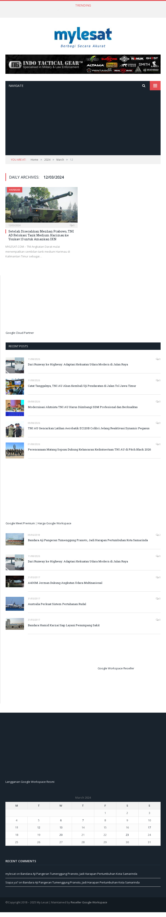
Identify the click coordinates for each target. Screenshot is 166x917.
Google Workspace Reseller (116, 668)
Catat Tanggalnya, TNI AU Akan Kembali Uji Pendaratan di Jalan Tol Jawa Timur (82, 10)
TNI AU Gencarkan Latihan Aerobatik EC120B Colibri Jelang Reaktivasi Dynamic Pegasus (89, 428)
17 (149, 827)
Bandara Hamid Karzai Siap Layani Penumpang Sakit (64, 625)
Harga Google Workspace (54, 523)
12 (38, 827)
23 (127, 835)
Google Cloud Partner (20, 333)
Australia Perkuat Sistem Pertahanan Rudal (57, 604)
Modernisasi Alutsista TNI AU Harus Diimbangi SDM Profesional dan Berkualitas (83, 407)
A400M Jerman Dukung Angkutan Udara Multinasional (65, 583)
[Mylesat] (83, 36)
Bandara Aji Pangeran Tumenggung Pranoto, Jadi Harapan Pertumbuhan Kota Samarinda (88, 540)
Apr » (17, 848)
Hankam (14, 190)
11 (16, 827)
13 (60, 827)
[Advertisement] (83, 122)
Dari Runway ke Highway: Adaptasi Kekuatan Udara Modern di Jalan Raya (78, 364)
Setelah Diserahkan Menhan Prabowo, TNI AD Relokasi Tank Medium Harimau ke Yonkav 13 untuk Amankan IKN (41, 235)
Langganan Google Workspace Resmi (29, 782)
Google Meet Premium (20, 523)
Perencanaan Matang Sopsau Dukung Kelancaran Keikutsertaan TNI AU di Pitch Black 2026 (89, 449)
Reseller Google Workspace (89, 902)
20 (60, 835)
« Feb (8, 848)
